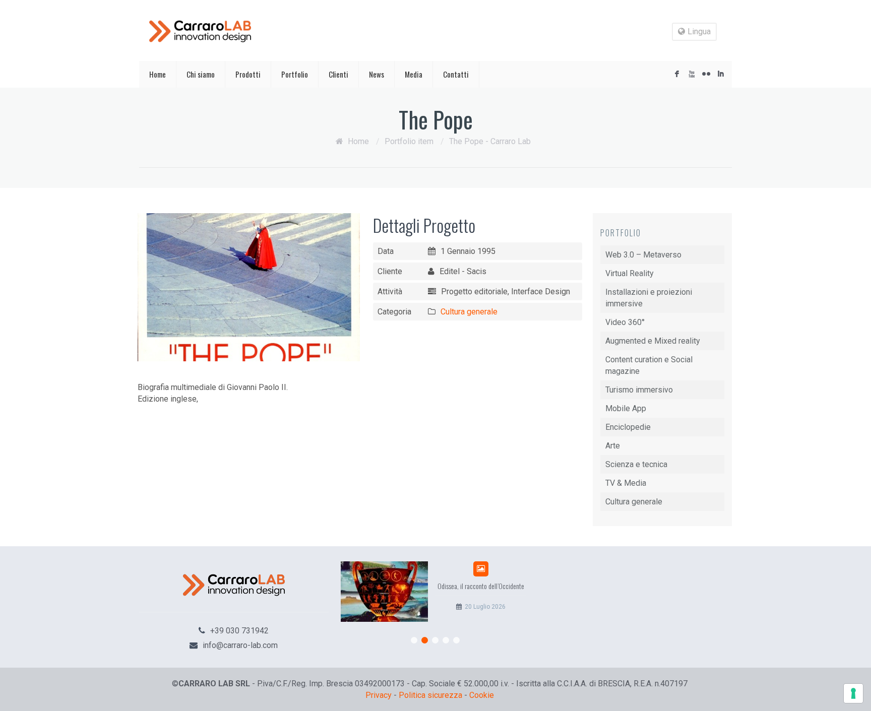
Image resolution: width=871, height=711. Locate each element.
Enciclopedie (628, 427)
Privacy (378, 695)
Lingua (699, 31)
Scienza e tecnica (636, 464)
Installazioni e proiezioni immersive (648, 297)
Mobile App (625, 408)
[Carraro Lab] (200, 31)
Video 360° (625, 322)
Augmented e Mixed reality (652, 341)
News (376, 74)
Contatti (456, 74)
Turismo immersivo (639, 390)
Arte (612, 445)
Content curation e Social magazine (649, 365)
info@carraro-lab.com (240, 645)
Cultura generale (469, 311)
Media (413, 74)
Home (157, 74)
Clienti (338, 74)
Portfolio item (409, 141)
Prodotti (248, 74)
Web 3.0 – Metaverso (643, 255)
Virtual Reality (629, 273)
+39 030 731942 (239, 630)
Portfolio (294, 74)
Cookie (481, 695)
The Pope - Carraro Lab (490, 141)
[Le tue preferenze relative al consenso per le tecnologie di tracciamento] (853, 693)
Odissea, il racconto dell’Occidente (481, 585)
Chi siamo (200, 74)
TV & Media (625, 483)
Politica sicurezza (430, 695)
